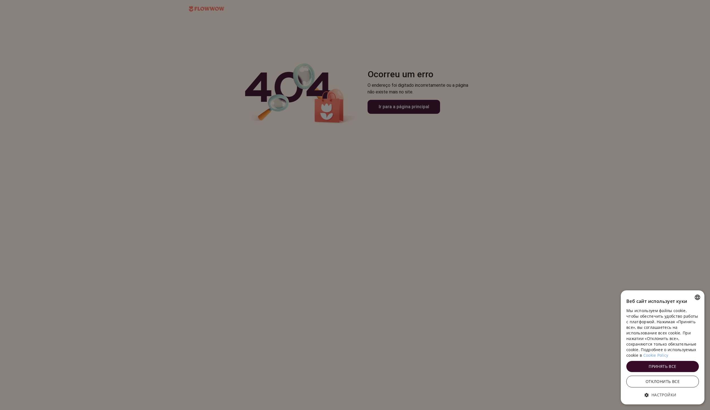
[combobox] (697, 297)
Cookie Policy (655, 355)
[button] (662, 395)
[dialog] (662, 347)
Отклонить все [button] (663, 381)
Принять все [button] (662, 366)
